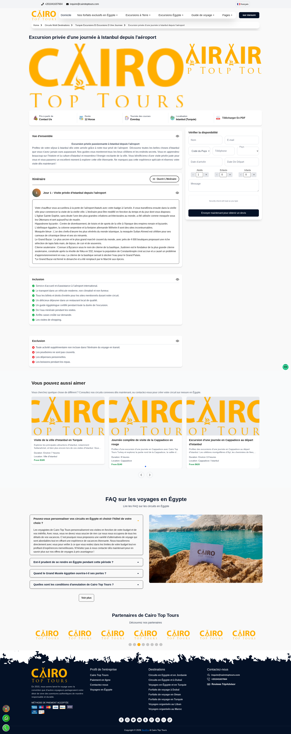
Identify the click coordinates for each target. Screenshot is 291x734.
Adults (200, 170)
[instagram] (127, 719)
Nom (193, 140)
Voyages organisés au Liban (165, 704)
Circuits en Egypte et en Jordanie (168, 675)
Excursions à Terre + (138, 15)
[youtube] (139, 719)
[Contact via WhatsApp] (6, 718)
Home (36, 25)
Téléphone (221, 151)
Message (196, 183)
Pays (241, 147)
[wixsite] (163, 719)
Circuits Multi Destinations (57, 25)
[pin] (151, 719)
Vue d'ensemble (42, 136)
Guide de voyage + (202, 15)
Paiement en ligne (100, 680)
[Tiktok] (169, 719)
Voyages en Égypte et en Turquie (167, 685)
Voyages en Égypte (101, 689)
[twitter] (133, 719)
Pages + (227, 15)
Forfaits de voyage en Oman (165, 694)
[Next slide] (150, 475)
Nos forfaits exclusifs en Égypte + (97, 15)
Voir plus (86, 598)
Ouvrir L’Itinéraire (166, 179)
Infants (247, 170)
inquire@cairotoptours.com (84, 4)
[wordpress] (157, 719)
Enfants (223, 170)
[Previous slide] (141, 475)
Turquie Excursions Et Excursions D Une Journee (98, 25)
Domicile (66, 15)
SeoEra (145, 730)
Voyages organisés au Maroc (165, 709)
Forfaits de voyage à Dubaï (164, 689)
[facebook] (121, 719)
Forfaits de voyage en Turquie (166, 699)
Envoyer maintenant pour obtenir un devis (223, 213)
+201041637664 (54, 4)
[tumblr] (145, 719)
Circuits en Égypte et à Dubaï (165, 680)
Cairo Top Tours (99, 675)
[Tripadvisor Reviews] (285, 367)
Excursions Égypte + (171, 15)
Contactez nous (99, 685)
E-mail (230, 140)
